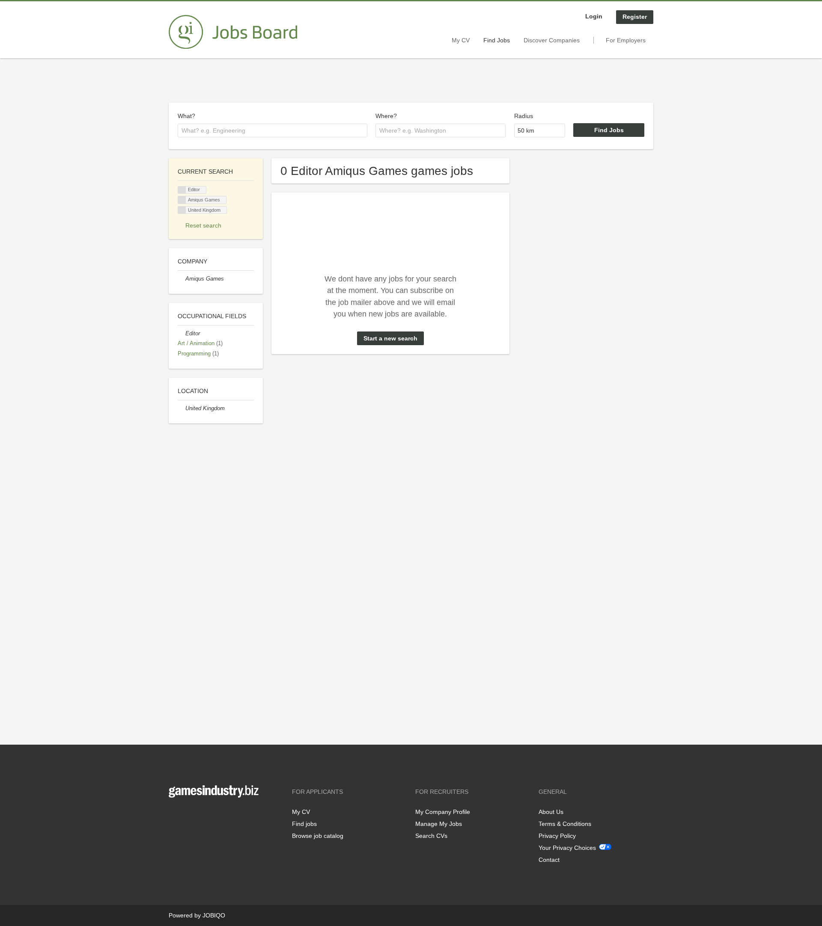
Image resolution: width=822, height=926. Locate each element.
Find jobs (304, 823)
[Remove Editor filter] (181, 334)
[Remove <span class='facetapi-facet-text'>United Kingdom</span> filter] (182, 210)
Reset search (203, 225)
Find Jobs (496, 40)
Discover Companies (552, 40)
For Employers (626, 40)
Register (634, 16)
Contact (549, 859)
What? (186, 115)
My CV (461, 40)
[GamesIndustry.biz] (233, 32)
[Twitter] (189, 815)
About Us (551, 811)
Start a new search (390, 338)
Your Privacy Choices (567, 847)
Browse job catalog (317, 835)
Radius (523, 115)
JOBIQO (214, 915)
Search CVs (431, 835)
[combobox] (272, 130)
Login (593, 16)
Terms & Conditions (565, 823)
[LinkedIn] (201, 815)
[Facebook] (175, 815)
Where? (386, 115)
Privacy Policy (557, 835)
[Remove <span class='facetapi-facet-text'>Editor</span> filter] (182, 190)
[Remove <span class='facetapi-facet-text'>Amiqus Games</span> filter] (182, 200)
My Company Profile (442, 811)
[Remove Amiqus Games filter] (181, 279)
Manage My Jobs (438, 823)
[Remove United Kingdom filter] (181, 408)
